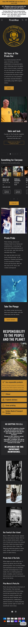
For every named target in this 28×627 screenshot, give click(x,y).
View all (14, 203)
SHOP (9, 88)
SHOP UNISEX (11, 319)
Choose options (6, 191)
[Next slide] (20, 154)
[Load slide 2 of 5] (12, 154)
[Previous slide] (7, 154)
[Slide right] (17, 199)
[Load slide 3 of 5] (14, 154)
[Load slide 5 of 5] (18, 154)
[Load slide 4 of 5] (16, 154)
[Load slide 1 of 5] (10, 154)
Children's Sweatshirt (17, 179)
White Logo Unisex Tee (6, 179)
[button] (2, 20)
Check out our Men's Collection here (14, 142)
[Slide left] (10, 199)
